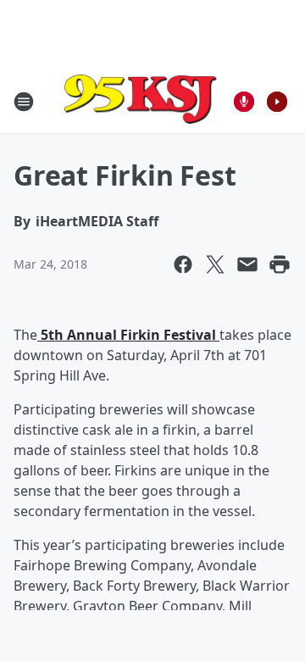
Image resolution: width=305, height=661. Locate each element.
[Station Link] (140, 101)
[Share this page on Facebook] (183, 264)
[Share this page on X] (215, 264)
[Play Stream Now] (277, 102)
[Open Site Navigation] (24, 102)
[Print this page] (279, 264)
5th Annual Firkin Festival (128, 334)
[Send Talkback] (244, 102)
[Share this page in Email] (247, 264)
